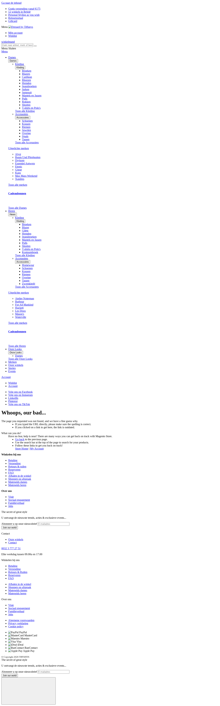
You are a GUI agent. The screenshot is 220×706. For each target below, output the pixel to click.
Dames (13, 61)
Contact (12, 542)
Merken (12, 361)
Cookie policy (16, 626)
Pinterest (13, 401)
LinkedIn (13, 398)
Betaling (12, 460)
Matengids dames (17, 482)
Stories (12, 368)
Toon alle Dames (17, 207)
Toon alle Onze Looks (20, 358)
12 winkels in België (19, 11)
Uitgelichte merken (18, 148)
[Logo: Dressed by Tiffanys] (20, 26)
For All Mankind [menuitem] (24, 304)
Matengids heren (17, 485)
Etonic (18, 166)
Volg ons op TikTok (19, 404)
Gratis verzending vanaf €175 (24, 8)
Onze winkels (15, 365)
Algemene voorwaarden (21, 620)
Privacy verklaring (18, 623)
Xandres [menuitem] (19, 178)
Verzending (14, 463)
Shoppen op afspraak (19, 478)
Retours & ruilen (17, 466)
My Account (37, 448)
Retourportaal (15, 18)
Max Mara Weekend (26, 175)
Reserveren (14, 469)
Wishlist (12, 35)
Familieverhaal (16, 503)
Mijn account (15, 32)
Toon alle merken (17, 184)
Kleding (20, 67)
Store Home (21, 448)
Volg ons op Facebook (20, 391)
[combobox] (17, 45)
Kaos (18, 172)
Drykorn (19, 160)
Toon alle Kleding (25, 111)
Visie (11, 496)
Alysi (18, 154)
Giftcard (12, 21)
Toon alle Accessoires (27, 142)
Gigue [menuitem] (18, 169)
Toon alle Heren (17, 345)
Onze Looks (16, 352)
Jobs (10, 506)
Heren (12, 214)
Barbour (19, 301)
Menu (4, 51)
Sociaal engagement (19, 499)
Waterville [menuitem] (20, 317)
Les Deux (20, 310)
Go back (19, 439)
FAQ (11, 472)
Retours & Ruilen (17, 572)
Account (6, 377)
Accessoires (22, 117)
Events (12, 371)
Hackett (19, 307)
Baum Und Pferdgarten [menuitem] (27, 157)
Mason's (19, 313)
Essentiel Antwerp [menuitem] (25, 163)
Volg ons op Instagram (20, 395)
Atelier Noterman (24, 298)
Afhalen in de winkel (19, 475)
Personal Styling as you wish (24, 14)
